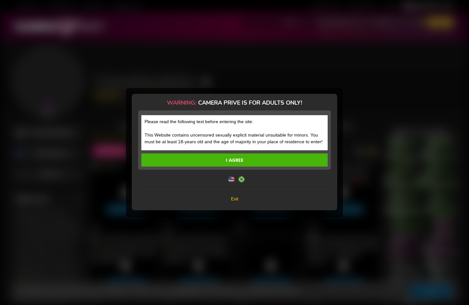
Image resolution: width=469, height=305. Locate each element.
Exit (234, 198)
